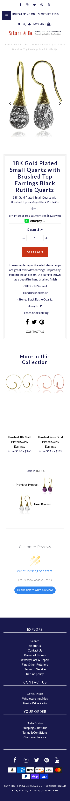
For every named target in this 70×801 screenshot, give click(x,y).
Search (35, 641)
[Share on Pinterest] (41, 323)
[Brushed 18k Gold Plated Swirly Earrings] (19, 392)
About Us (35, 645)
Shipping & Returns (35, 728)
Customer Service (35, 737)
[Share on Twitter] (34, 323)
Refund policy (35, 674)
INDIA (17, 44)
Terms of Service (35, 669)
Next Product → (44, 504)
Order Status (35, 723)
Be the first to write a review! (35, 590)
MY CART (43, 24)
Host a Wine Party (35, 703)
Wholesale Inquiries (35, 698)
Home (8, 44)
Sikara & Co (34, 786)
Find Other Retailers (35, 664)
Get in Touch (35, 694)
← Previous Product (25, 484)
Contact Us (35, 650)
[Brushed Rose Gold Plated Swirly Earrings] (50, 392)
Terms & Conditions (34, 732)
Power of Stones (35, 655)
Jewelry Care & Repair (35, 660)
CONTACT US (35, 331)
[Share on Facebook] (27, 323)
